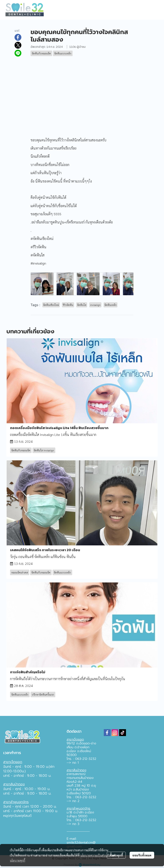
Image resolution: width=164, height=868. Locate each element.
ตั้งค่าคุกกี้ (116, 855)
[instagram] (114, 732)
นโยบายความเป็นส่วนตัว (95, 855)
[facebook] (107, 732)
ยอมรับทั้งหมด (141, 855)
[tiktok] (122, 732)
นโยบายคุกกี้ (17, 860)
